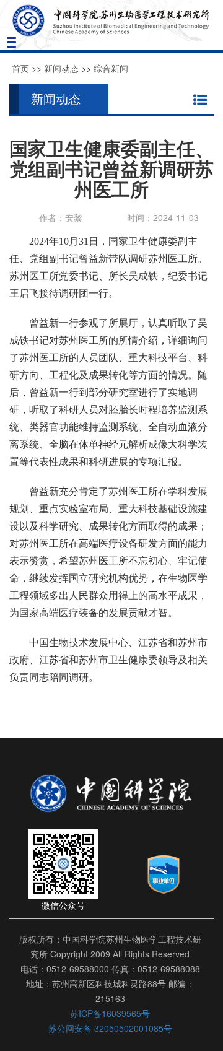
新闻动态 (61, 68)
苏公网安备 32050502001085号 (110, 1028)
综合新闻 (111, 68)
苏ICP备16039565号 (110, 1013)
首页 (20, 68)
